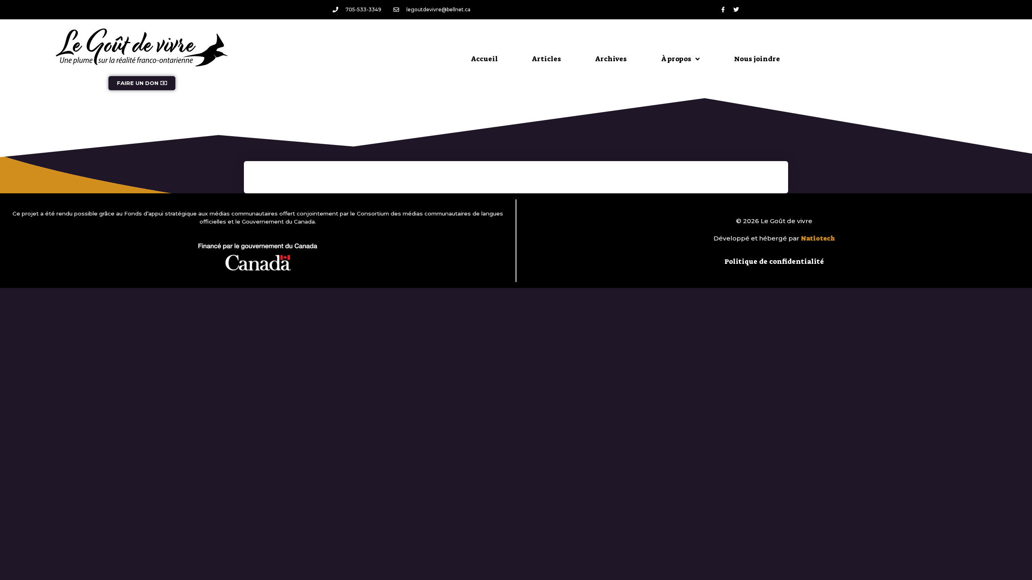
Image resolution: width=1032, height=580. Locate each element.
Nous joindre (757, 58)
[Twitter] (736, 9)
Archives (611, 58)
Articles (546, 58)
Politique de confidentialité (774, 261)
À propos (676, 58)
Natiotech (818, 238)
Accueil (484, 58)
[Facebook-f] (722, 9)
